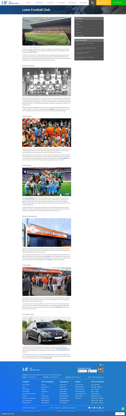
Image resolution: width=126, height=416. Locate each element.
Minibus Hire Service (80, 391)
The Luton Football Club (28, 198)
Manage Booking (39, 2)
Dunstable (64, 158)
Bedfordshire (32, 50)
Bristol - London (95, 391)
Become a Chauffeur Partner (28, 393)
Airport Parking (79, 21)
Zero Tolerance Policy (27, 400)
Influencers (24, 396)
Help (102, 364)
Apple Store (93, 371)
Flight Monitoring (45, 400)
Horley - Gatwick (95, 393)
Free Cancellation (61, 2)
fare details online (47, 358)
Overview (43, 384)
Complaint (43, 389)
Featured (78, 24)
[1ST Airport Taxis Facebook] (92, 408)
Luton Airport (62, 387)
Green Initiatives (26, 391)
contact (50, 259)
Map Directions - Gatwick (97, 400)
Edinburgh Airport (63, 398)
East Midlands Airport (64, 400)
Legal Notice (65, 407)
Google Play (83, 371)
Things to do (78, 32)
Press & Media (25, 389)
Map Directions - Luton (96, 396)
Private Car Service (79, 389)
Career (23, 387)
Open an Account (45, 387)
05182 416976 (58, 307)
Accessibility (72, 407)
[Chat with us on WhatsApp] (123, 408)
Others (77, 29)
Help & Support (83, 2)
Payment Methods (72, 2)
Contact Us (28, 2)
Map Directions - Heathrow (97, 398)
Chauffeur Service (79, 387)
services (48, 256)
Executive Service (45, 398)
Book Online (104, 2)
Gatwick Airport (63, 391)
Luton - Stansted (95, 389)
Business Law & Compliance (28, 398)
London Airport (63, 384)
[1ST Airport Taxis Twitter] (94, 408)
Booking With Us (45, 402)
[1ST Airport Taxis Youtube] (89, 408)
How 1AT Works (26, 384)
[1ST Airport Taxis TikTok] (103, 408)
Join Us (43, 393)
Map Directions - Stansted (97, 402)
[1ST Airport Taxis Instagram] (97, 408)
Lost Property (44, 391)
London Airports (79, 27)
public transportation (62, 348)
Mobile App (118, 2)
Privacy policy (57, 407)
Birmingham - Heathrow (96, 387)
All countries (78, 398)
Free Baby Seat (44, 396)
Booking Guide (50, 2)
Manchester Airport (64, 396)
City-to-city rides (79, 384)
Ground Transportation (80, 393)
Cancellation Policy (26, 402)
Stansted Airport (63, 393)
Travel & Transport (80, 35)
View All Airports (63, 402)
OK (120, 413)
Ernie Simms (52, 109)
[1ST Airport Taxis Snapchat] (100, 408)
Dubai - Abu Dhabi (95, 384)
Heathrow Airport (63, 389)
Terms (51, 407)
